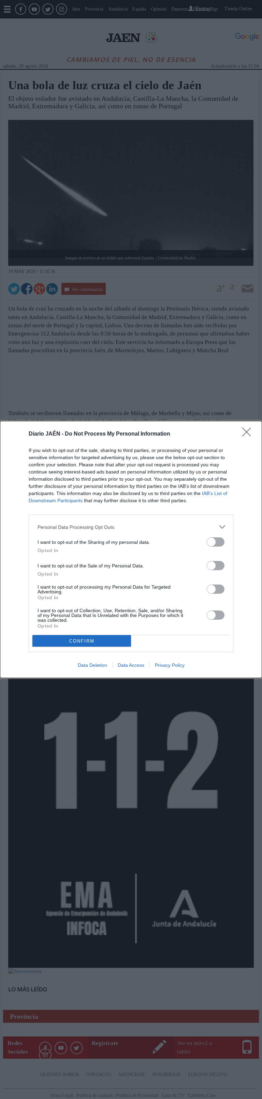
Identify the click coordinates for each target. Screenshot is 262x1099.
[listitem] (131, 527)
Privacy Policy (170, 665)
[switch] (215, 542)
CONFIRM (81, 641)
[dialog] (131, 549)
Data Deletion (92, 665)
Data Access (131, 665)
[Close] (248, 434)
